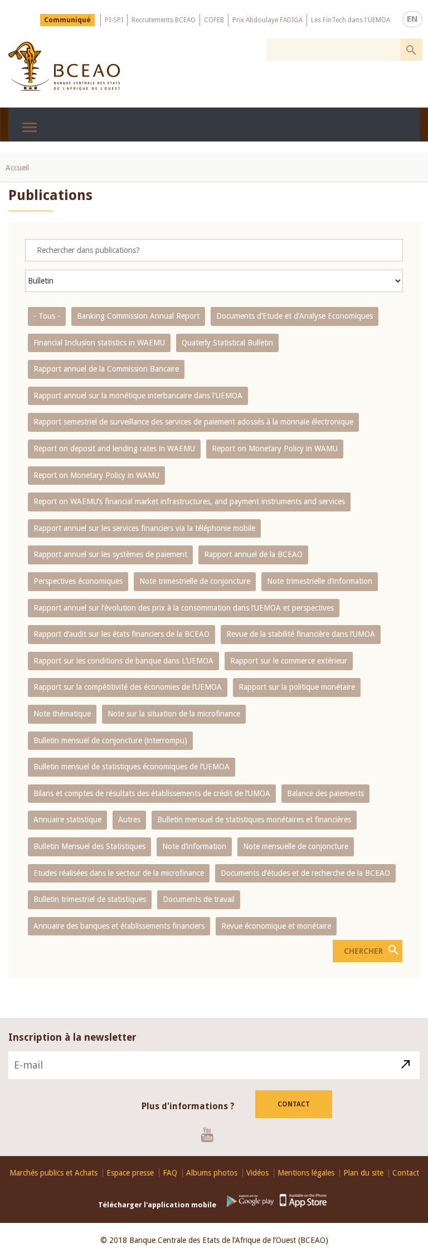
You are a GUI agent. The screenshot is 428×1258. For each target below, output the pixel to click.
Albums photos (211, 1173)
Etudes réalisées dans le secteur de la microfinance (118, 873)
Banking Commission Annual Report (138, 315)
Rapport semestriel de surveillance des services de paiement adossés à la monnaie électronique (193, 421)
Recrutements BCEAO (164, 20)
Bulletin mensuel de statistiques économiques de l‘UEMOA (131, 766)
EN (412, 19)
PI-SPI (114, 20)
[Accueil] (64, 66)
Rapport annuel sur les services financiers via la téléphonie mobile (144, 528)
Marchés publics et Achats (53, 1173)
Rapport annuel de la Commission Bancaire (106, 368)
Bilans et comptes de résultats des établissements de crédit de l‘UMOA (151, 793)
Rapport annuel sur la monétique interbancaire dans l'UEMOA (137, 395)
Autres (129, 819)
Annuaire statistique (67, 819)
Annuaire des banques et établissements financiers (119, 925)
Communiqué (67, 20)
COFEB (214, 20)
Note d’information (194, 846)
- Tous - (46, 315)
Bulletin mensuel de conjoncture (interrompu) (110, 740)
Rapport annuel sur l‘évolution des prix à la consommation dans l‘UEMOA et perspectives (183, 607)
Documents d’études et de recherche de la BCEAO (305, 873)
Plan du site (363, 1173)
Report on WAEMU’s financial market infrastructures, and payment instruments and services (189, 501)
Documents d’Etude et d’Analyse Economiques (294, 315)
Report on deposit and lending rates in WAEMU (114, 448)
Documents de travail (199, 899)
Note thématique (62, 713)
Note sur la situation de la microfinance (174, 713)
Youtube (211, 1134)
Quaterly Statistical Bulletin (227, 342)
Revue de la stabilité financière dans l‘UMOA (300, 634)
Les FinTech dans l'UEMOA (350, 20)
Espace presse (130, 1173)
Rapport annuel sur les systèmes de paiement (110, 554)
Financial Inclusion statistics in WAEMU (99, 342)
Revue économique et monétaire (276, 925)
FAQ (170, 1173)
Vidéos (257, 1173)
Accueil (17, 167)
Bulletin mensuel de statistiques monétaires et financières (254, 819)
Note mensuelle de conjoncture (295, 846)
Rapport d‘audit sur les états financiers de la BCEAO (121, 634)
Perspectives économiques (78, 581)
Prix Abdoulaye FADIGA (267, 20)
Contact (294, 1104)
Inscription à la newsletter (72, 1037)
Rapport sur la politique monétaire (297, 686)
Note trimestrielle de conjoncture (194, 581)
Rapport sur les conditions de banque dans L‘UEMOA (123, 660)
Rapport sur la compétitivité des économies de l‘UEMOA (127, 686)
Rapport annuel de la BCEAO (253, 554)
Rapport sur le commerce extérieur (288, 660)
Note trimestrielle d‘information (319, 581)
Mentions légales (306, 1173)
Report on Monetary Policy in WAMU (275, 448)
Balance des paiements (325, 793)
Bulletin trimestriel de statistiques (89, 899)
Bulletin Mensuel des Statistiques (89, 846)
